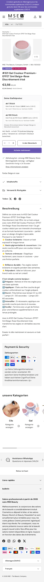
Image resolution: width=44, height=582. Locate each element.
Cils (11, 420)
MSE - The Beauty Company (17, 576)
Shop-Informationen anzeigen (17, 167)
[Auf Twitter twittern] (10, 199)
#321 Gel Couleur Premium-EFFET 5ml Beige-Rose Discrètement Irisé (18, 35)
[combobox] (22, 24)
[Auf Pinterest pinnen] (19, 199)
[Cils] (11, 408)
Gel (31, 420)
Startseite (5, 32)
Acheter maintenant (22, 150)
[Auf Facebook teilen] (15, 199)
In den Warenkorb (30, 143)
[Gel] (30, 408)
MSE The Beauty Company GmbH (15, 65)
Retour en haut (22, 471)
